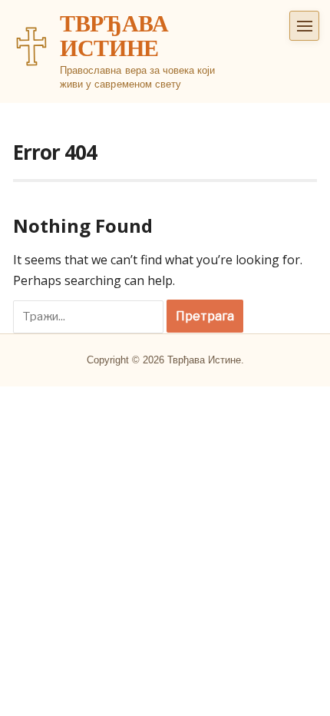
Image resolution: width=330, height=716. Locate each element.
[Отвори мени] (304, 26)
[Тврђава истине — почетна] (31, 46)
